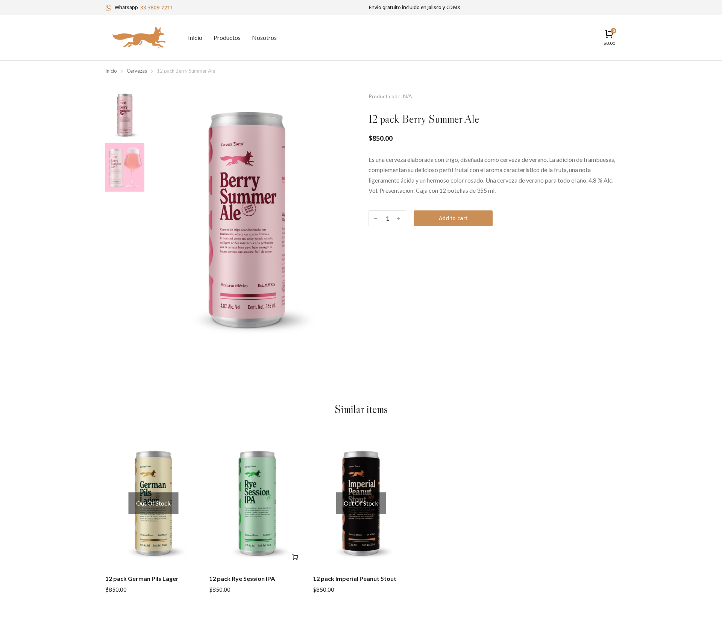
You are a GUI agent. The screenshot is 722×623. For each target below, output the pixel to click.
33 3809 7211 (156, 7)
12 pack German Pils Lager (142, 578)
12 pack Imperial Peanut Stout (354, 578)
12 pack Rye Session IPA (242, 578)
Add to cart (453, 218)
